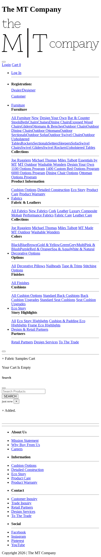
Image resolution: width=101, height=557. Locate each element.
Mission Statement (25, 441)
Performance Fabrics (38, 215)
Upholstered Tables (80, 147)
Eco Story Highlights (32, 321)
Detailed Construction (53, 190)
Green (64, 245)
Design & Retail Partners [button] (29, 329)
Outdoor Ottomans (46, 131)
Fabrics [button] (16, 198)
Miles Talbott (67, 160)
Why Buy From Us (25, 445)
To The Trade (69, 342)
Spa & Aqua (60, 249)
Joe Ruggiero (21, 160)
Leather (62, 211)
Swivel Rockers (54, 147)
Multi (81, 245)
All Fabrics (19, 211)
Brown (32, 245)
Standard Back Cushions (61, 296)
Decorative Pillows (31, 266)
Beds (24, 122)
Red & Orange (40, 249)
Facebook (18, 532)
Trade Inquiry (21, 503)
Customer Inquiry (24, 499)
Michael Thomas (44, 160)
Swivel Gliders (32, 147)
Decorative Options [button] (25, 253)
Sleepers (64, 143)
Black (15, 245)
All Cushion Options (26, 296)
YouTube (18, 545)
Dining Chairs (59, 122)
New (35, 118)
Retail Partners (22, 342)
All (13, 266)
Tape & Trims (72, 266)
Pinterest (17, 541)
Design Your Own (53, 118)
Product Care (21, 478)
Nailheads (53, 266)
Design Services (46, 342)
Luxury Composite (83, 211)
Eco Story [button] (18, 308)
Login (6, 65)
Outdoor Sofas (37, 135)
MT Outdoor (27, 164)
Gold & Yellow (48, 245)
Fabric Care (63, 215)
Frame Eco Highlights (44, 325)
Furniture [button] (18, 105)
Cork (52, 211)
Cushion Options (23, 190)
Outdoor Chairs (74, 126)
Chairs (33, 122)
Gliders (26, 126)
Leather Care (82, 215)
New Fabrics (38, 211)
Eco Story (78, 190)
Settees (53, 143)
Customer (18, 96)
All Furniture (21, 118)
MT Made (85, 228)
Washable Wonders (52, 164)
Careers (17, 449)
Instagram (18, 536)
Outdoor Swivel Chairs (65, 135)
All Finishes (20, 283)
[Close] (4, 351)
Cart (16, 65)
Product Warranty (32, 194)
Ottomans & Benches (47, 126)
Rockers (27, 143)
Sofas (75, 143)
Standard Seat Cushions (57, 300)
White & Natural (82, 249)
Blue (23, 245)
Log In (16, 73)
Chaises (43, 122)
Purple (25, 249)
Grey (73, 245)
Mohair (16, 215)
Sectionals (40, 143)
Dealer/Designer (23, 90)
